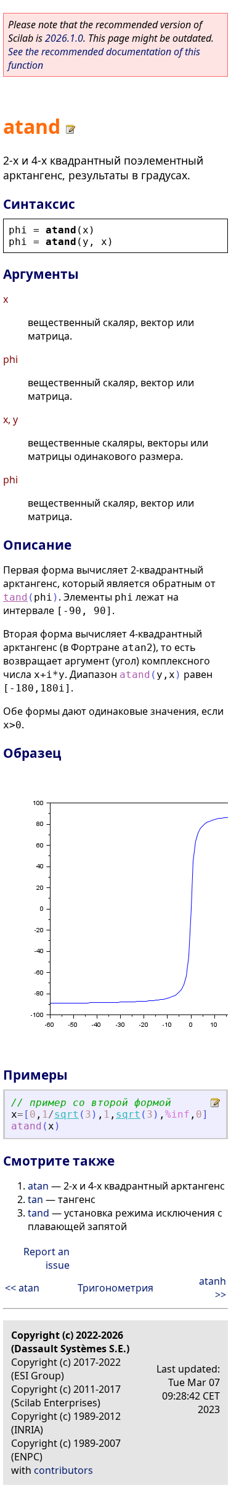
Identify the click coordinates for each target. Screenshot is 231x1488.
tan (35, 1199)
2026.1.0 (64, 38)
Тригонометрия (115, 1288)
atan (38, 1186)
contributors (63, 1470)
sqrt (66, 1114)
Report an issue (46, 1258)
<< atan (22, 1288)
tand (15, 597)
